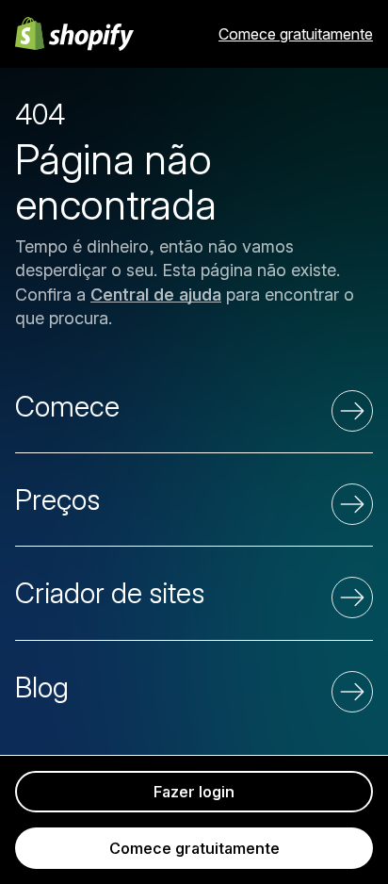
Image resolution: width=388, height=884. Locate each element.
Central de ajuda (155, 294)
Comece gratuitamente (295, 34)
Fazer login (194, 791)
